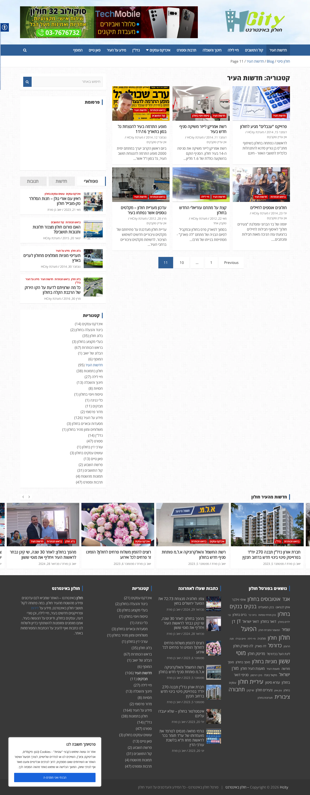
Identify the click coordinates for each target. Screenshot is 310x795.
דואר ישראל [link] (251, 621)
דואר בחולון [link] (268, 621)
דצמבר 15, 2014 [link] (277, 132)
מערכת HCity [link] (255, 132)
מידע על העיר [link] (116, 50)
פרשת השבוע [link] (93, 464)
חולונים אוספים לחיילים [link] (268, 207)
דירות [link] (35, 608)
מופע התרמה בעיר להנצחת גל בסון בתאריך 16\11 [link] (142, 129)
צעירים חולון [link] (264, 690)
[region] (54, 762)
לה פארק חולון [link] (243, 645)
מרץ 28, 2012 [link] (157, 218)
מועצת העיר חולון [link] (253, 668)
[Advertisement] (63, 137)
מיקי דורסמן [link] (256, 675)
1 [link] (211, 262)
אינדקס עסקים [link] (160, 50)
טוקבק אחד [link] (219, 223)
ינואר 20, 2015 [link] (71, 238)
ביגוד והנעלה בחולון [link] (89, 329)
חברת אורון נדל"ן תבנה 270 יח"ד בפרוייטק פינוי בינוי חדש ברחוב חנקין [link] (197, 554)
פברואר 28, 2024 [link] (193, 634)
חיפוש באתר (27, 82)
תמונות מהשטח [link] (92, 476)
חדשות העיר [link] (278, 50)
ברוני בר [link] (252, 615)
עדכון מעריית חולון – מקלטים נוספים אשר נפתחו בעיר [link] (143, 210)
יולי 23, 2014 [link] (279, 213)
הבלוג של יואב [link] (93, 353)
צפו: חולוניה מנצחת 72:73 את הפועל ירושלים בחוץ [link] (181, 601)
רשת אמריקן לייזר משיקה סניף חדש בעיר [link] (202, 129)
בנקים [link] (250, 606)
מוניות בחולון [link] (264, 661)
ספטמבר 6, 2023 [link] (49, 564)
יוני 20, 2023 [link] (196, 751)
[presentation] (23, 497)
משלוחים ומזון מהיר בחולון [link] (85, 429)
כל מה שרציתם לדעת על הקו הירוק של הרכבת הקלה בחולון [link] (53, 290)
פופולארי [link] (91, 181)
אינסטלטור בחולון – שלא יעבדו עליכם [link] (270, 552)
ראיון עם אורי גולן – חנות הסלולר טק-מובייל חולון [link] (55, 201)
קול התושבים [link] (254, 50)
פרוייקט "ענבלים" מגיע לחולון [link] (263, 126)
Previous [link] (231, 262)
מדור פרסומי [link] (94, 411)
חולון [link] (272, 637)
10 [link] (182, 262)
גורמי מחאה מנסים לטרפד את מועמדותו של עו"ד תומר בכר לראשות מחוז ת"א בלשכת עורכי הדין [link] (181, 737)
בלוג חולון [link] (76, 250)
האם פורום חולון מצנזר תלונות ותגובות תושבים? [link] (57, 229)
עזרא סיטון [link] (272, 682)
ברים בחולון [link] (240, 614)
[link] (255, 11)
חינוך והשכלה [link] (212, 50)
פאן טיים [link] (95, 50)
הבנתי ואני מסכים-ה (54, 777)
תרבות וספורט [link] (186, 50)
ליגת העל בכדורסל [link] (278, 654)
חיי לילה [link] (233, 50)
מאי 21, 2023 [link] (72, 210)
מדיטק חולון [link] (256, 653)
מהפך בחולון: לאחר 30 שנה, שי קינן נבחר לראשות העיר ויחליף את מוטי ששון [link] (182, 623)
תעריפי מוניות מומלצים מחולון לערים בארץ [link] (52, 258)
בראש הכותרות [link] (157, 110)
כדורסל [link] (275, 645)
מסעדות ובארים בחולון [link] (87, 423)
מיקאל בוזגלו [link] (270, 675)
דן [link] (239, 621)
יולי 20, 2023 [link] (276, 558)
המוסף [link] (77, 50)
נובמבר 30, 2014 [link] (70, 267)
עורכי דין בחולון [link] (92, 447)
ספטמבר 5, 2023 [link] (123, 564)
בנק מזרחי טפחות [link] (267, 615)
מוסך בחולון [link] (243, 662)
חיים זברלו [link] (241, 639)
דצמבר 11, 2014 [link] (216, 137)
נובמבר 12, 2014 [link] (156, 137)
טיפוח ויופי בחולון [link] (200, 115)
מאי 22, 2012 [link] (218, 218)
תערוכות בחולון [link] (265, 698)
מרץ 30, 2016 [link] (72, 299)
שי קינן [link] (250, 690)
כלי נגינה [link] (96, 400)
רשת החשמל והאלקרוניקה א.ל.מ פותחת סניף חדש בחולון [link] (119, 554)
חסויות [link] (98, 388)
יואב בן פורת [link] (54, 210)
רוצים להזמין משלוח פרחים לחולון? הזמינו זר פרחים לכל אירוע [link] (43, 554)
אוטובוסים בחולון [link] (264, 598)
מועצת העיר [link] (273, 669)
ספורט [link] (98, 441)
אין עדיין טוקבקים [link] (277, 137)
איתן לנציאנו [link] (283, 607)
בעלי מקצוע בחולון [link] (90, 341)
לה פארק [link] (260, 646)
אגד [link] (286, 599)
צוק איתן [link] (278, 690)
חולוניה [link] (261, 639)
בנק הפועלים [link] (266, 607)
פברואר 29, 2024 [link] (193, 609)
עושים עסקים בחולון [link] (55, 194)
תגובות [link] (33, 181)
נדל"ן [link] (136, 50)
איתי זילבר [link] (239, 599)
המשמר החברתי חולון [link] (269, 630)
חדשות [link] (61, 181)
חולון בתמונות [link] (93, 370)
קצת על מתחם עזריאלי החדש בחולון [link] (202, 210)
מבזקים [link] (98, 406)
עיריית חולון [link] (250, 681)
